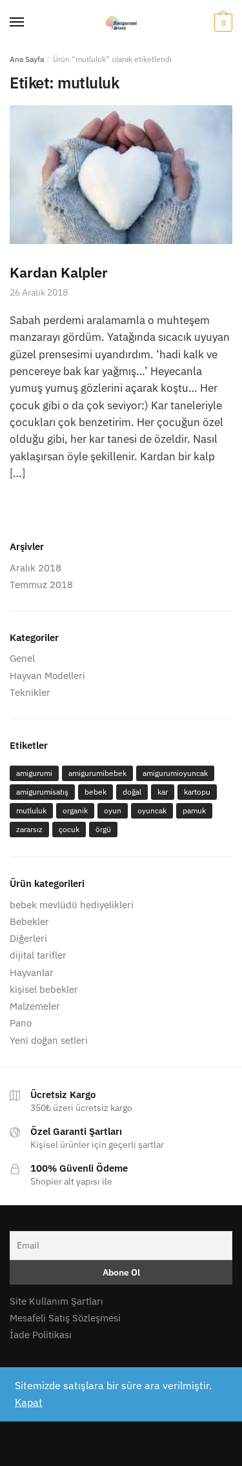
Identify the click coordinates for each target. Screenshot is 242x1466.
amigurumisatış (42, 792)
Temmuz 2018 (41, 584)
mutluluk (31, 810)
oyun (112, 810)
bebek (95, 792)
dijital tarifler (38, 955)
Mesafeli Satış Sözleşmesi (65, 1318)
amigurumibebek (97, 773)
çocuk (69, 829)
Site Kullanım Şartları (56, 1301)
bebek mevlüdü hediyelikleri (72, 905)
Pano (21, 1023)
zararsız (29, 829)
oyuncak (151, 810)
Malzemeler (35, 1006)
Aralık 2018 (35, 568)
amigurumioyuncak (175, 773)
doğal (132, 792)
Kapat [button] (29, 1402)
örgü (103, 829)
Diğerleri (28, 938)
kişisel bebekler (44, 989)
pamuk (194, 810)
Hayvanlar (32, 972)
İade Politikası (41, 1335)
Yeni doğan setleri (49, 1040)
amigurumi (34, 773)
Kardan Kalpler (59, 272)
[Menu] (17, 22)
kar (162, 792)
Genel (22, 658)
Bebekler (29, 921)
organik (75, 810)
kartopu (197, 792)
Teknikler (30, 692)
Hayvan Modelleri (47, 675)
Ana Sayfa (27, 59)
